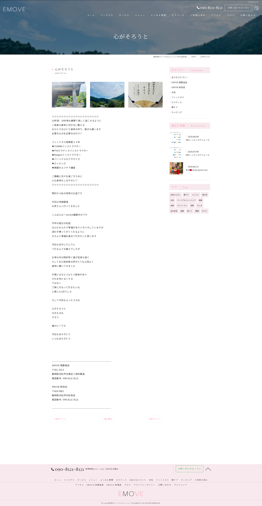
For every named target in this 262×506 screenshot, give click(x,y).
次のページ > (154, 419)
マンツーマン (182, 205)
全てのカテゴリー (180, 77)
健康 (182, 211)
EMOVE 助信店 (178, 87)
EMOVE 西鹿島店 (179, 82)
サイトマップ (180, 485)
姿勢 (192, 205)
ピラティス (177, 102)
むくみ (199, 205)
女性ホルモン (176, 194)
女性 (174, 92)
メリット (195, 194)
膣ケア (175, 107)
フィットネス (178, 97)
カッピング (177, 112)
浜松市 (204, 194)
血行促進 (174, 211)
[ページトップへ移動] (208, 469)
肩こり (189, 211)
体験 (172, 205)
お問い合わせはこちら (238, 7)
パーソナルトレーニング (186, 200)
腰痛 (197, 211)
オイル (204, 211)
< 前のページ (59, 419)
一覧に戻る (107, 419)
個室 (200, 200)
